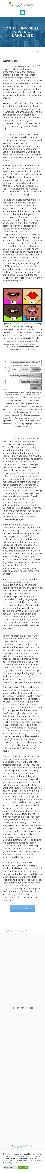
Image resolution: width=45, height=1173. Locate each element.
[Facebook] (4, 931)
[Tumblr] (19, 931)
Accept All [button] (23, 1167)
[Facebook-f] (13, 1008)
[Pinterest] (15, 931)
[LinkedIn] (23, 931)
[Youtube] (31, 1008)
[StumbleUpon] (26, 931)
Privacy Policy (11, 1163)
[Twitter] (8, 931)
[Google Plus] (11, 931)
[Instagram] (27, 1008)
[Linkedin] (18, 1008)
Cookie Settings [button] (9, 1167)
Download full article (22, 908)
